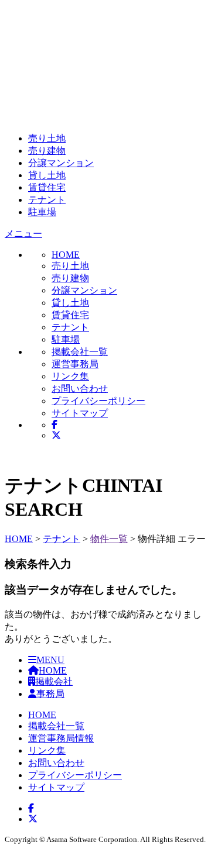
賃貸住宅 (47, 187)
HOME (19, 539)
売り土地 (47, 138)
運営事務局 (75, 364)
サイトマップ (80, 413)
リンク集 (70, 376)
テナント (47, 200)
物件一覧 (109, 539)
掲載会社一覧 (80, 352)
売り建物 (47, 151)
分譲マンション (61, 163)
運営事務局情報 (61, 738)
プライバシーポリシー (98, 401)
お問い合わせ (80, 389)
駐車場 (42, 212)
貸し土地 (47, 175)
